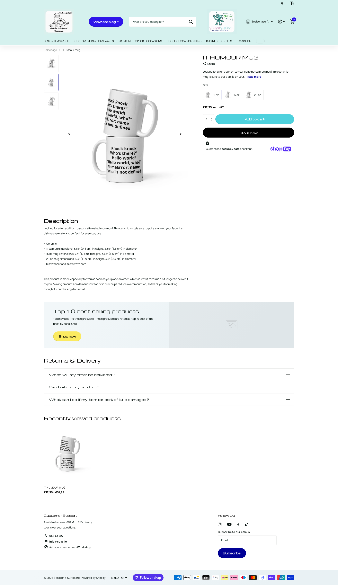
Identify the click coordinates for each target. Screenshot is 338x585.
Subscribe (232, 553)
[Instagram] (219, 524)
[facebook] (238, 524)
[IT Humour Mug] (67, 453)
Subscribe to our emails (234, 532)
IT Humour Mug (54, 487)
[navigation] (69, 134)
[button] (212, 115)
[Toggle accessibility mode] (292, 3)
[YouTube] (229, 524)
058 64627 (56, 536)
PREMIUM (125, 41)
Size (205, 85)
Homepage (50, 50)
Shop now (67, 336)
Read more (254, 76)
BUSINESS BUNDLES (219, 41)
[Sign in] (281, 21)
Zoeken (190, 22)
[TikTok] (246, 524)
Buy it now (248, 132)
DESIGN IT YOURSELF (57, 41)
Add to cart (255, 119)
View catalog (105, 22)
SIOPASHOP (244, 41)
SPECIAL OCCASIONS (148, 41)
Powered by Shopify (93, 578)
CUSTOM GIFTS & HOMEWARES (94, 41)
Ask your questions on (70, 547)
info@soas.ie (58, 541)
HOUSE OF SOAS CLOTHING (184, 41)
